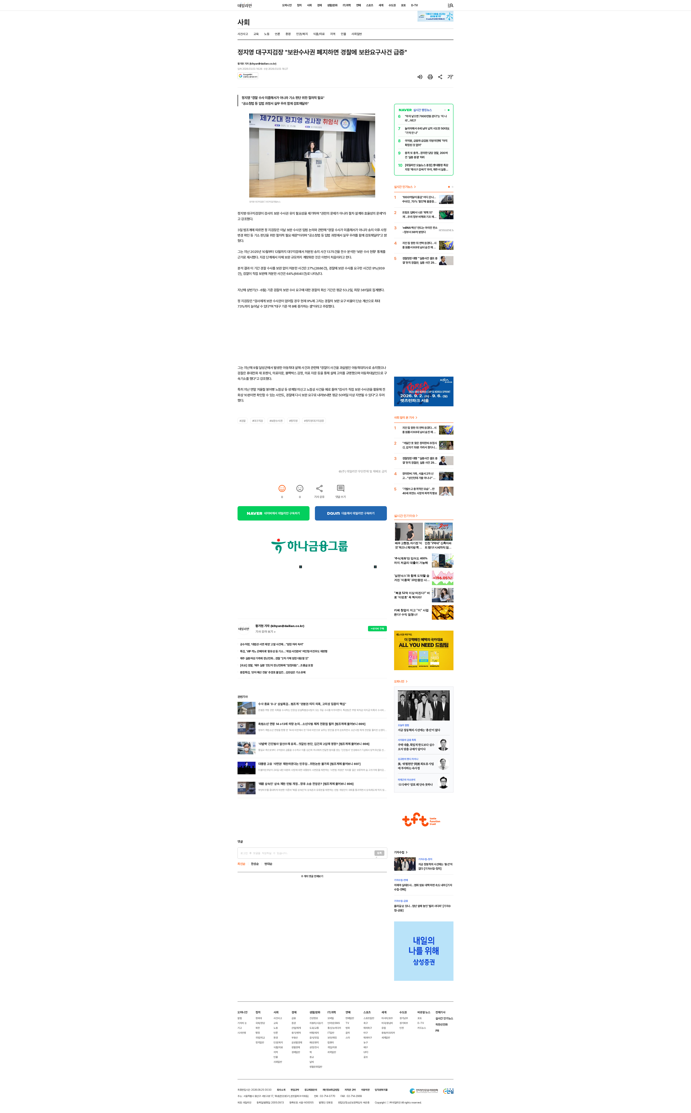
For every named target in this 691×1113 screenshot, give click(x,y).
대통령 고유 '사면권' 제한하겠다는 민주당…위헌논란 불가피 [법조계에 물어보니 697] (309, 764)
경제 (319, 5)
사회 (309, 5)
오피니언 (287, 5)
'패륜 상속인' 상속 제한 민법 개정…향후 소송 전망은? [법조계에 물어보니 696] (306, 784)
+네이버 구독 (377, 628)
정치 (299, 5)
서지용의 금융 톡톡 (407, 740)
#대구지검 (257, 421)
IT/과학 (347, 5)
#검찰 (243, 421)
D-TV (414, 5)
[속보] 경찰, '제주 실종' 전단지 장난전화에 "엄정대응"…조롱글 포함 (276, 665)
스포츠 (369, 5)
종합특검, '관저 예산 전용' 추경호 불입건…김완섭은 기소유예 (272, 672)
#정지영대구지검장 (314, 421)
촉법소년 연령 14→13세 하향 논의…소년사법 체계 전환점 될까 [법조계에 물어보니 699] (311, 724)
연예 (358, 5)
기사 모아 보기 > (266, 632)
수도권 (392, 5)
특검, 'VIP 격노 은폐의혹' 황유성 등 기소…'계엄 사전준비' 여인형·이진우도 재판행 (284, 651)
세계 (381, 5)
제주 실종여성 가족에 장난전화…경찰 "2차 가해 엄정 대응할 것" (274, 658)
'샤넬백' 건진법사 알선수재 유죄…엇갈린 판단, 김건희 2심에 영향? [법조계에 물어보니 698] (313, 744)
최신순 (241, 863)
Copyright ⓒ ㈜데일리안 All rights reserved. (398, 1102)
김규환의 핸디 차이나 (408, 759)
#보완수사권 (276, 421)
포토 (403, 5)
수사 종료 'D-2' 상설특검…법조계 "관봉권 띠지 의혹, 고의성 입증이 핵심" (302, 704)
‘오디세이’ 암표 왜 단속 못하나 (415, 784)
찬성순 (255, 863)
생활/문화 (332, 5)
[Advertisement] (312, 818)
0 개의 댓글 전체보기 (312, 876)
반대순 (268, 863)
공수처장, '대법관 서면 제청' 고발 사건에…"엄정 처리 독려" (272, 644)
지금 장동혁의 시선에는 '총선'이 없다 (419, 730)
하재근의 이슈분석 (406, 779)
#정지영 (293, 421)
